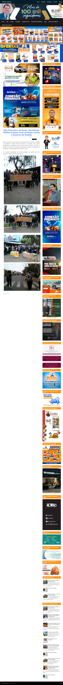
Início (38, 1)
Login (7, 21)
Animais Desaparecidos (7, 25)
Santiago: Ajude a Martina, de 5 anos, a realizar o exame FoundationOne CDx (54, 624)
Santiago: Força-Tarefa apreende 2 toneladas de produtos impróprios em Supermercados (53, 615)
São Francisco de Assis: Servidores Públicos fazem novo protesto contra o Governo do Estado (21, 132)
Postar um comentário (6, 293)
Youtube (55, 1)
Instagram (49, 1)
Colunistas (17, 21)
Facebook (43, 1)
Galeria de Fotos (25, 21)
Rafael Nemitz (6, 2)
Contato (12, 21)
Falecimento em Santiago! (52, 588)
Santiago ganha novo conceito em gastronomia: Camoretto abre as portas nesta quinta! (53, 667)
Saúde (45, 21)
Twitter (60, 1)
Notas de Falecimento (53, 21)
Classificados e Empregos (36, 21)
